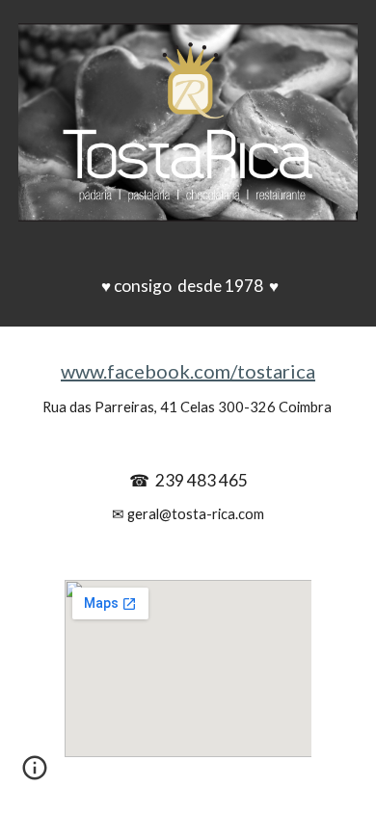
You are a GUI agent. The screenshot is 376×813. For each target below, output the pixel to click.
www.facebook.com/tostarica (188, 370)
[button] (35, 774)
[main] (188, 286)
